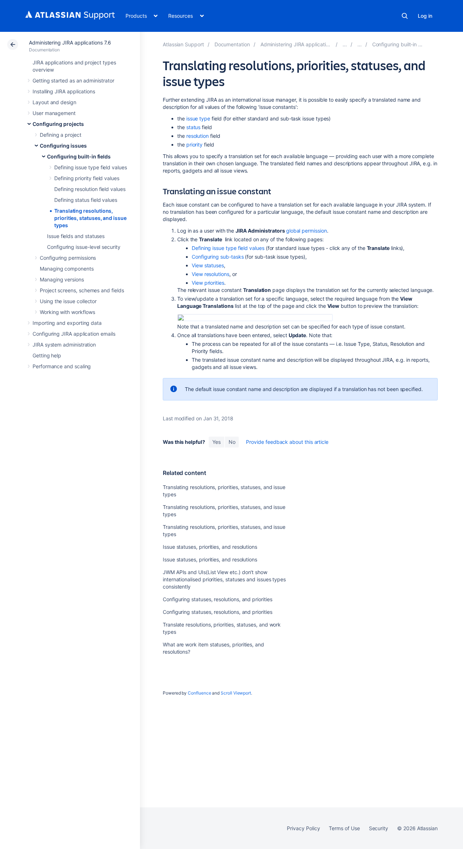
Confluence (199, 693)
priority (194, 144)
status (193, 127)
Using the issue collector (68, 301)
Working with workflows (67, 312)
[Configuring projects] (345, 44)
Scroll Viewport (236, 693)
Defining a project (60, 135)
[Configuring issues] (359, 44)
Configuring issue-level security (83, 247)
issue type (198, 118)
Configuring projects (58, 124)
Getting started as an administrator (73, 80)
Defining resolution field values (90, 189)
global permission (306, 231)
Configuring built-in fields (79, 156)
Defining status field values (85, 200)
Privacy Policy (303, 828)
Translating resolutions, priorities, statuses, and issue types (90, 218)
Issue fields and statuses (76, 236)
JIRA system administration (64, 344)
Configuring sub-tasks (218, 257)
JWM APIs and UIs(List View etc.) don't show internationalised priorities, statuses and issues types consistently (224, 579)
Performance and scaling (62, 366)
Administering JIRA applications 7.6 (70, 42)
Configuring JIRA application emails (74, 334)
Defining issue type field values (90, 167)
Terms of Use (344, 828)
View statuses (208, 265)
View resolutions (210, 274)
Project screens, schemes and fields (82, 290)
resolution (197, 136)
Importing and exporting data (67, 323)
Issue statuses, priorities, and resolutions (210, 547)
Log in (425, 16)
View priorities (208, 283)
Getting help (47, 355)
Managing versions (62, 279)
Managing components (67, 269)
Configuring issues (63, 146)
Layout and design (54, 102)
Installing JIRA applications (64, 91)
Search (405, 16)
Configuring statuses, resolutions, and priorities (217, 599)
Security (378, 828)
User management (54, 113)
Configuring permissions (68, 258)
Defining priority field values (86, 178)
